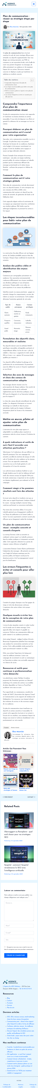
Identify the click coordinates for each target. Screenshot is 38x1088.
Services (9, 1005)
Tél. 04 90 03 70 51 (25, 989)
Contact (9, 1000)
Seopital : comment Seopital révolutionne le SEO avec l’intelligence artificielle (16, 868)
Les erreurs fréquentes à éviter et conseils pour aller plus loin (18, 95)
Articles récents (15, 727)
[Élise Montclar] (7, 735)
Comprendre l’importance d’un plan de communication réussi (15, 83)
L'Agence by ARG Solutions (11, 986)
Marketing (7, 840)
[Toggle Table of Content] (31, 80)
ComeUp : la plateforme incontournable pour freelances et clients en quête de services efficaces (20, 1049)
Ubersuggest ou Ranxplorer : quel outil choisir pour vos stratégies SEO (18, 834)
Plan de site (10, 1007)
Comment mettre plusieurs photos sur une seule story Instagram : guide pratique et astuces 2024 (19, 1066)
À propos (6, 727)
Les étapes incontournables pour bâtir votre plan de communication (19, 87)
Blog (8, 998)
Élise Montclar (18, 732)
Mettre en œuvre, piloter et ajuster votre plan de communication (19, 91)
